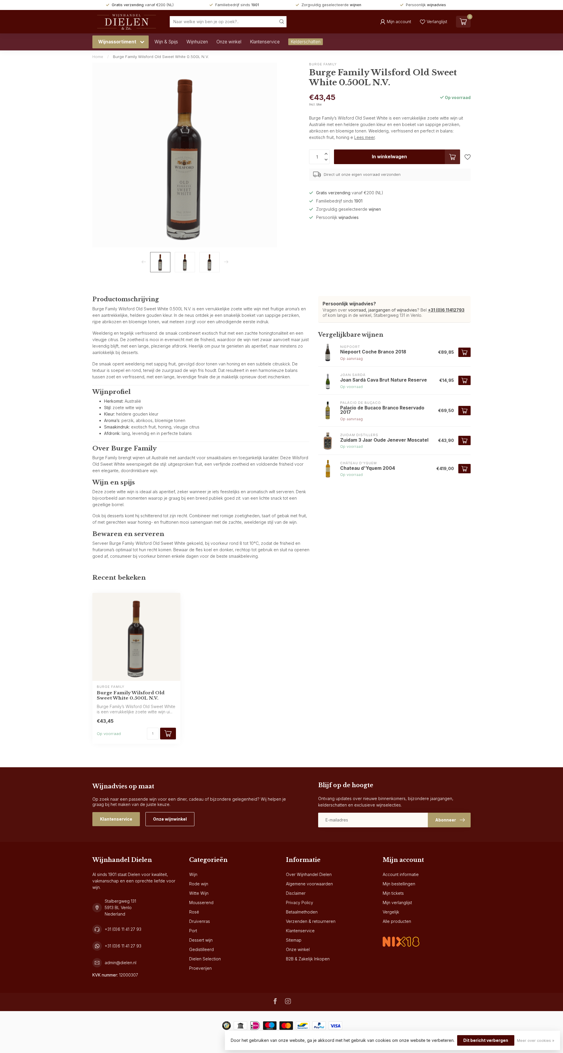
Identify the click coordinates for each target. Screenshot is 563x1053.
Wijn (193, 874)
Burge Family (323, 64)
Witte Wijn (198, 893)
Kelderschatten (305, 42)
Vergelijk (391, 911)
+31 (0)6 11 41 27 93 (123, 929)
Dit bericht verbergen (485, 1040)
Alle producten (397, 921)
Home (97, 56)
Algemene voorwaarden (309, 883)
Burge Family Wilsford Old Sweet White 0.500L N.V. (161, 56)
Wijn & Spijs (166, 42)
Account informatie (401, 874)
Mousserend (201, 902)
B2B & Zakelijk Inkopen (308, 958)
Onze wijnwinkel (170, 818)
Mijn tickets (393, 893)
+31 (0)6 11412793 (446, 309)
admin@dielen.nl (120, 962)
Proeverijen (200, 968)
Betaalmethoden (302, 911)
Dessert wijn (201, 940)
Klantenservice (265, 42)
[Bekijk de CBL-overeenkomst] (401, 936)
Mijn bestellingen (399, 883)
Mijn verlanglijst (397, 902)
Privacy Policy (299, 902)
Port (193, 930)
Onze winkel (228, 42)
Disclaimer (296, 893)
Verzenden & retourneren (310, 921)
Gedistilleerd (201, 949)
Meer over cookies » (535, 1040)
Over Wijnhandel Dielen (309, 874)
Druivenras (199, 921)
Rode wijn (198, 883)
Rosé (194, 911)
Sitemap (293, 940)
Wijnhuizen (197, 42)
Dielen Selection (205, 958)
